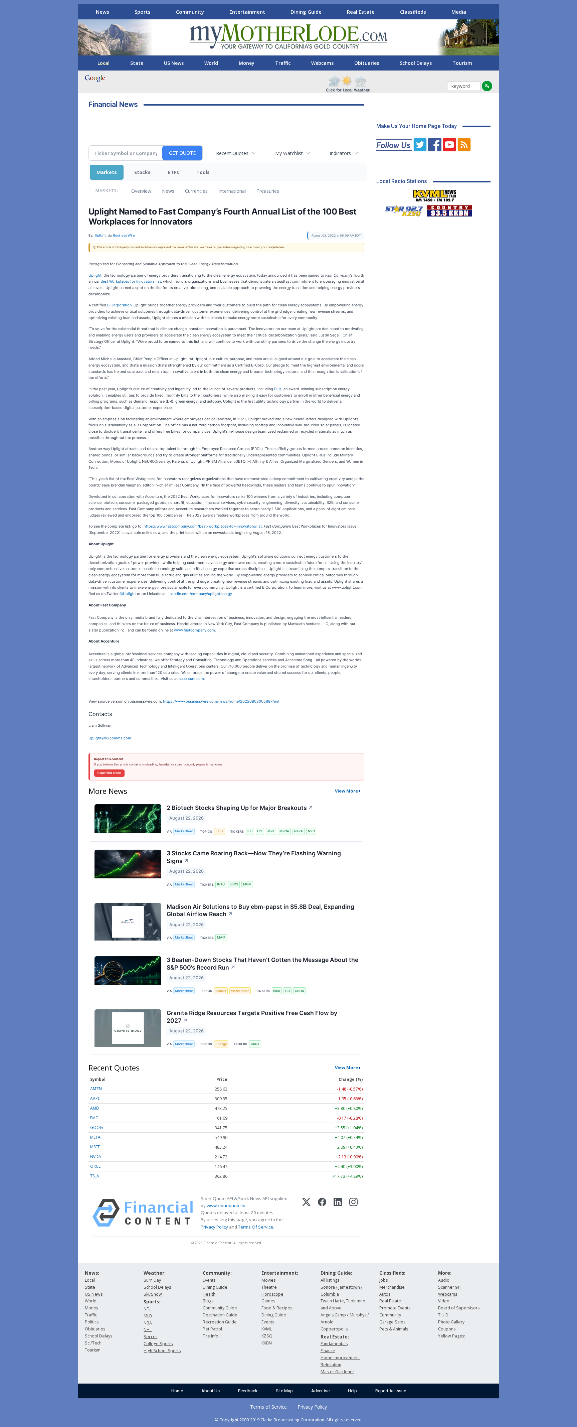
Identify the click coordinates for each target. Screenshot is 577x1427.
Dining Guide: (336, 1273)
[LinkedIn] (338, 1213)
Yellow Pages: (451, 1336)
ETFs (173, 172)
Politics (92, 1322)
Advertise (320, 1390)
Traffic (283, 63)
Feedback (247, 1390)
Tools (203, 172)
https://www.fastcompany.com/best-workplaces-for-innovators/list (203, 526)
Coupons (446, 1329)
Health (209, 1294)
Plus (277, 389)
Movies (268, 1280)
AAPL (95, 1098)
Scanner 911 (450, 1287)
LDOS (234, 884)
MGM (247, 884)
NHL (148, 1329)
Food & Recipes (276, 1308)
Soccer (150, 1336)
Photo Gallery (451, 1322)
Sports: (152, 1301)
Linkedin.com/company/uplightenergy (199, 593)
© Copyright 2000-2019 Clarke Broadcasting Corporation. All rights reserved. (289, 1419)
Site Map (284, 1390)
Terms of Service (268, 1407)
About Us (210, 1390)
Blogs (208, 1301)
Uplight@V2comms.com (109, 738)
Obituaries (366, 63)
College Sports (158, 1343)
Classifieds (413, 11)
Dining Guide (306, 11)
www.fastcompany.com (194, 630)
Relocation (331, 1365)
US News (174, 63)
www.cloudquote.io (226, 1205)
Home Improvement (340, 1358)
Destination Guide (220, 1315)
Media (458, 11)
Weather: (155, 1273)
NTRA (298, 831)
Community (190, 11)
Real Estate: (335, 1336)
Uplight (95, 275)
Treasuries (267, 191)
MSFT (95, 1147)
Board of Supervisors (458, 1308)
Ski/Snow (153, 1294)
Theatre (269, 1287)
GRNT (255, 1044)
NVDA (95, 1156)
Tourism (462, 63)
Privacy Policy (214, 1227)
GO (287, 991)
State (136, 63)
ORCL (95, 1166)
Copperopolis (334, 1329)
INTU (221, 884)
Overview (141, 191)
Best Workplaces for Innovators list (131, 281)
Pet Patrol (212, 1329)
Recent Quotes (232, 153)
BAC (94, 1118)
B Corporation (119, 305)
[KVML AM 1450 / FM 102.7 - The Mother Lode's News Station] (434, 194)
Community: (217, 1273)
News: (92, 1273)
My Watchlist (289, 153)
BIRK (276, 991)
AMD (94, 1108)
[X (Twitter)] (306, 1213)
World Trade (240, 991)
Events (209, 1280)
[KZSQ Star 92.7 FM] (401, 209)
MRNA (284, 831)
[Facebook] (322, 1213)
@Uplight (128, 593)
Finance (328, 1350)
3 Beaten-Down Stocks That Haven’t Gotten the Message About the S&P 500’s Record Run (262, 963)
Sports (143, 11)
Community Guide (220, 1308)
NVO (311, 831)
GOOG (96, 1127)
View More (346, 791)
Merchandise (392, 1287)
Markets (107, 172)
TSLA (94, 1176)
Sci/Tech (93, 1343)
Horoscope (272, 1294)
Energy (221, 1044)
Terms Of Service (255, 1227)
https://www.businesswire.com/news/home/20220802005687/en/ (221, 701)
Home (177, 1390)
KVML (266, 1329)
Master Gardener (337, 1372)
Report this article (109, 772)
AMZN (96, 1089)
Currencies (196, 191)
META (95, 1137)
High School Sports (162, 1350)
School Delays (416, 63)
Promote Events (394, 1308)
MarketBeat (184, 831)
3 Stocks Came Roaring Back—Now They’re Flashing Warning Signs (254, 857)
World (211, 63)
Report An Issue (390, 1390)
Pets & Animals (393, 1329)
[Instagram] (353, 1213)
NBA (148, 1323)
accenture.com (191, 678)
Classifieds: (392, 1273)
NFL (147, 1309)
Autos (384, 1294)
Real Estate (361, 11)
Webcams (322, 63)
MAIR (221, 937)
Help (352, 1390)
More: (444, 1273)
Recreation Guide (220, 1322)
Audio (443, 1280)
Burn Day (152, 1280)
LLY (259, 831)
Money (246, 63)
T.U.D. (443, 1315)
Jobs (383, 1280)
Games (268, 1301)
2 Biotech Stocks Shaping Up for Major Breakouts (240, 807)
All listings (330, 1280)
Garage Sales (392, 1322)
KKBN (266, 1343)
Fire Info (210, 1336)
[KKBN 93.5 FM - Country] (449, 209)
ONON (299, 991)
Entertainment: (279, 1273)
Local (104, 63)
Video (443, 1301)
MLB (148, 1316)
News (102, 11)
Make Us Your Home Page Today (416, 126)
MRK (270, 831)
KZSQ (266, 1336)
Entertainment (247, 11)
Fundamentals (334, 1343)
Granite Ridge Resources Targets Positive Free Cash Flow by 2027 (252, 1016)
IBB (249, 831)
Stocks (142, 172)
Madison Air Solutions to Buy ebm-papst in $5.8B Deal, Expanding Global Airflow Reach (260, 910)
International (232, 191)
